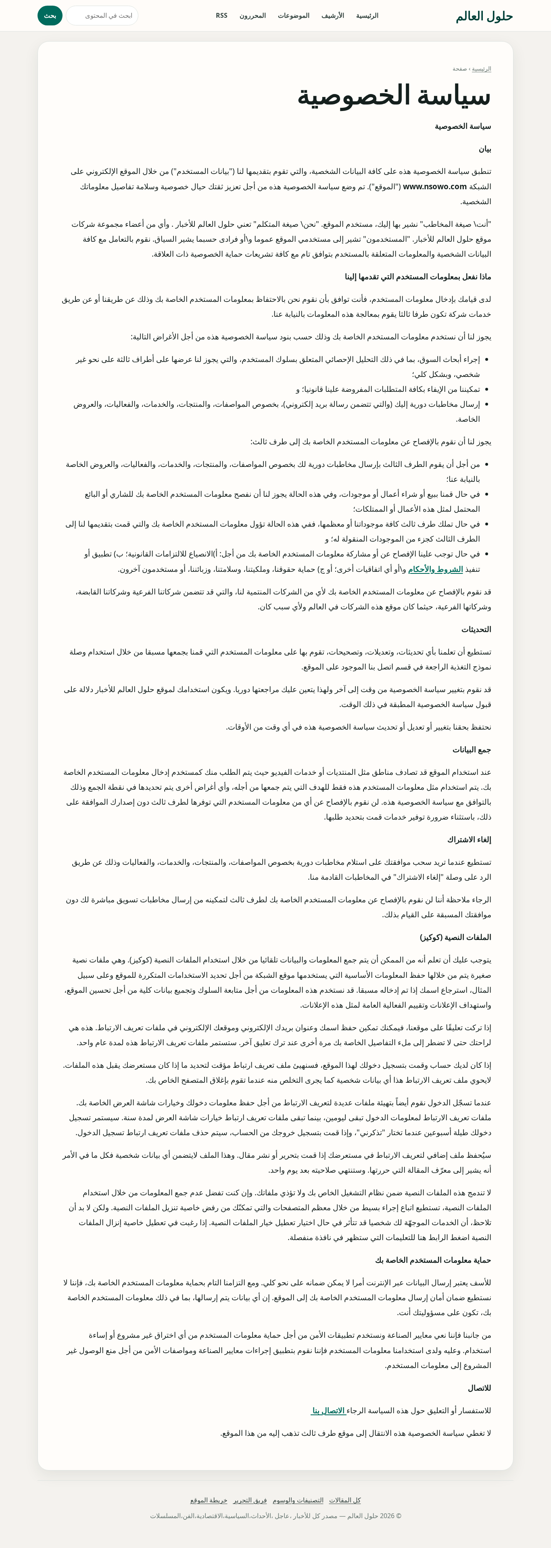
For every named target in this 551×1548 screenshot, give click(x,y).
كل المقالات (345, 1500)
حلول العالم (484, 15)
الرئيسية (367, 15)
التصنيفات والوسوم (298, 1500)
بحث (50, 15)
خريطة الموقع (208, 1500)
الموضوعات (293, 15)
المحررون (253, 15)
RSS (221, 15)
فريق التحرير (250, 1500)
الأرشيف (332, 15)
